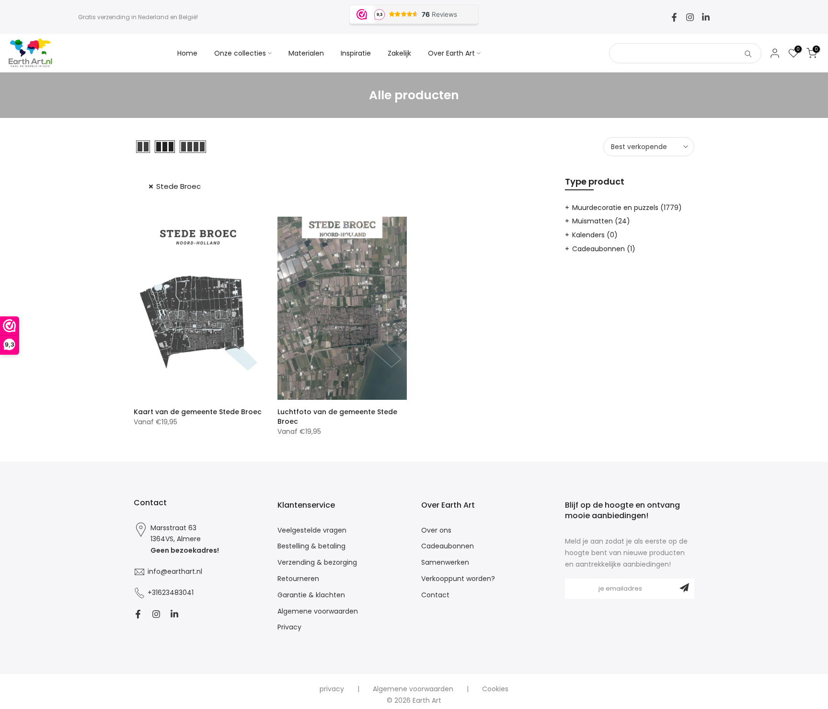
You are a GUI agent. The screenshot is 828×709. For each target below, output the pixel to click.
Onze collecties (240, 53)
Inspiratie (356, 53)
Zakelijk (399, 53)
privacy (332, 689)
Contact (435, 595)
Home (187, 53)
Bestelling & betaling (311, 546)
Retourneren (298, 578)
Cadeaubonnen (603, 249)
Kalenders (595, 235)
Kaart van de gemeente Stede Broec (198, 412)
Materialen (306, 53)
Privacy (289, 627)
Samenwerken (445, 562)
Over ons (436, 530)
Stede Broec (178, 186)
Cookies (495, 689)
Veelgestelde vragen (311, 530)
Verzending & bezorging (317, 562)
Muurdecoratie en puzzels (627, 207)
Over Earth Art (451, 53)
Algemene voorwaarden (317, 611)
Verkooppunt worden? (458, 578)
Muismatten (601, 221)
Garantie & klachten (311, 595)
